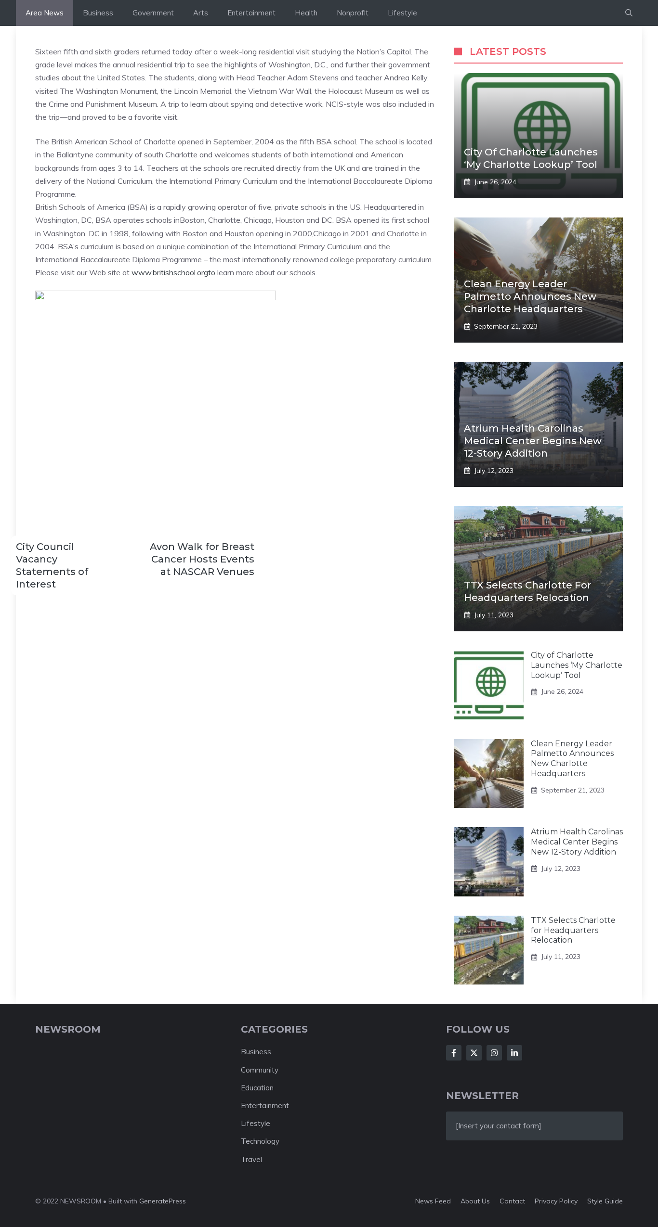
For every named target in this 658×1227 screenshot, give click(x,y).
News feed (433, 1201)
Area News (45, 12)
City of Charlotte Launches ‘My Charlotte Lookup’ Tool (576, 665)
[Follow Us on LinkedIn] (514, 1053)
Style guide (605, 1201)
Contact (512, 1201)
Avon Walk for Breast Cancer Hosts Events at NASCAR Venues (202, 559)
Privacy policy (556, 1201)
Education (257, 1087)
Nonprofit (352, 12)
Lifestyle (402, 12)
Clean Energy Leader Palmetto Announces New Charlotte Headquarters (530, 296)
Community (259, 1069)
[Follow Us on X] (474, 1053)
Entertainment (251, 12)
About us (475, 1201)
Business (98, 12)
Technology (260, 1141)
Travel (251, 1159)
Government (153, 12)
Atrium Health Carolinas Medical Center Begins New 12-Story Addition (533, 440)
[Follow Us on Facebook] (453, 1053)
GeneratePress (162, 1201)
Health (306, 12)
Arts (200, 12)
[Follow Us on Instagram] (494, 1053)
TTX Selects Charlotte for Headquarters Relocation (573, 930)
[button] (629, 13)
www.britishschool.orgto (173, 272)
